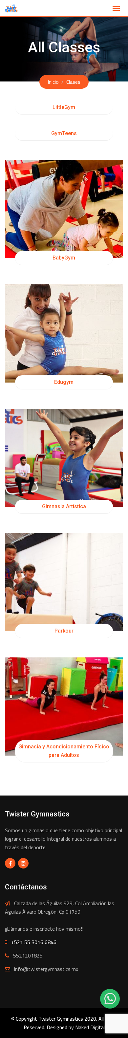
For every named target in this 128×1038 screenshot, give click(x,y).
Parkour (64, 631)
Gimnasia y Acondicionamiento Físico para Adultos (63, 750)
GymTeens (64, 133)
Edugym (64, 382)
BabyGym (64, 258)
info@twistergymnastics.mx (46, 969)
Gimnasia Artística (64, 506)
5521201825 (28, 955)
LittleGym (64, 107)
